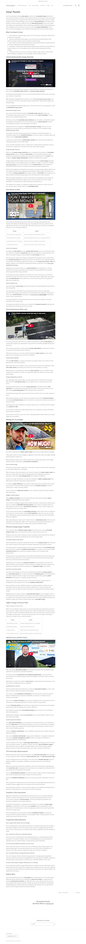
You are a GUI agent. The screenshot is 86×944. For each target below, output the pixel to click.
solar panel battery (11, 164)
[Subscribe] (53, 924)
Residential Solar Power (12, 130)
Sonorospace (11, 940)
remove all (50, 903)
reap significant (38, 294)
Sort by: (60, 892)
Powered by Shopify (17, 940)
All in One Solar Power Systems (42, 99)
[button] (22, 5)
